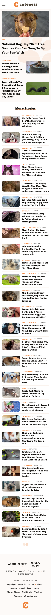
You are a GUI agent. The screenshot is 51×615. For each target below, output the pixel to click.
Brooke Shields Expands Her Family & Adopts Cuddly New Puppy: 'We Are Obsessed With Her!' (34, 313)
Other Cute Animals (9, 79)
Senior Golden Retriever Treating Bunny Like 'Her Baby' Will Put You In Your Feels (35, 362)
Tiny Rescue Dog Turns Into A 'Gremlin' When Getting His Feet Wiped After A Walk (35, 378)
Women (18, 596)
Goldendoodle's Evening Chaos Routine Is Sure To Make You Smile (12, 68)
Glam (39, 584)
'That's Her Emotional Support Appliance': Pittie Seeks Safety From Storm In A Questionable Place (34, 154)
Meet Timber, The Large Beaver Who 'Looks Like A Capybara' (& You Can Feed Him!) (35, 234)
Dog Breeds (26, 243)
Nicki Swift (27, 592)
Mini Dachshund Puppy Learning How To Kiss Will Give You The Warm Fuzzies (35, 472)
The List (38, 592)
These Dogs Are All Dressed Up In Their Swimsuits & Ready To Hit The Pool (35, 408)
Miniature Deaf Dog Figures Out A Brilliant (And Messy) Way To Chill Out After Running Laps (34, 138)
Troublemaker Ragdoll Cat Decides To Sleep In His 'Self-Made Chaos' (35, 265)
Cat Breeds (26, 260)
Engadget (11, 584)
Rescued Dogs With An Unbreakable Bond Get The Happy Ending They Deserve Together (35, 502)
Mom (36, 588)
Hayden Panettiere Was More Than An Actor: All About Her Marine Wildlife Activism (35, 329)
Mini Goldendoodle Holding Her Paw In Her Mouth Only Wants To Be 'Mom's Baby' (34, 250)
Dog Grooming (27, 371)
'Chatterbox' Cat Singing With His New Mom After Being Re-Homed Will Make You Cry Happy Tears (35, 187)
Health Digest (25, 588)
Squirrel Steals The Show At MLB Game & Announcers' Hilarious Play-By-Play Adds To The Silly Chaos (12, 89)
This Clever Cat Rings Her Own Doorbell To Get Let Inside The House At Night (34, 422)
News (3, 40)
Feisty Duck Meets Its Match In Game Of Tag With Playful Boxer (33, 393)
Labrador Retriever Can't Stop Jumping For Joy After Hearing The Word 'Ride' (35, 202)
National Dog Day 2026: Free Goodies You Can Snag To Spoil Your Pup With (25, 48)
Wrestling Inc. (30, 596)
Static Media (18, 571)
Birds (24, 388)
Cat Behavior (26, 181)
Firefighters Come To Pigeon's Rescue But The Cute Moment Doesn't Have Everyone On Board (34, 456)
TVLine (31, 584)
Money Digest (13, 592)
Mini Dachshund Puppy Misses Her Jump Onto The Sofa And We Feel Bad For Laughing (35, 297)
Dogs (24, 402)
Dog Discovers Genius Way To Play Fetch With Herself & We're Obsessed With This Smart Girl (35, 346)
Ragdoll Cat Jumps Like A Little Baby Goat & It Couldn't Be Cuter (34, 487)
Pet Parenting (27, 115)
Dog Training (27, 465)
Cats (23, 164)
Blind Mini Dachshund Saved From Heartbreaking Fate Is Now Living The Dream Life (33, 438)
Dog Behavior (7, 60)
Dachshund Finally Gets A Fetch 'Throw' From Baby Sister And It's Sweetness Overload (34, 533)
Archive (22, 564)
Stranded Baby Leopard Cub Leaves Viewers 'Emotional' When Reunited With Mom (33, 280)
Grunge (13, 588)
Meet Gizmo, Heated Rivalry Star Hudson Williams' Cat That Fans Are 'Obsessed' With (33, 171)
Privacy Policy (35, 565)
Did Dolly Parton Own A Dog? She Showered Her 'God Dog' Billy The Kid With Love (33, 122)
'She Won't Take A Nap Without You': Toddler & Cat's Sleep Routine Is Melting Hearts (34, 217)
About (12, 564)
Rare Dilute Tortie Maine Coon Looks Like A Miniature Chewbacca (34, 518)
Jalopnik (22, 584)
